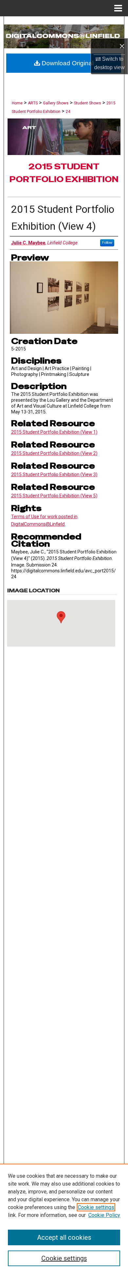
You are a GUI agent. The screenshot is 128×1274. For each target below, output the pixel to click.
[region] (64, 1219)
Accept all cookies (64, 1237)
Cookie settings (96, 1207)
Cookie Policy (104, 1215)
